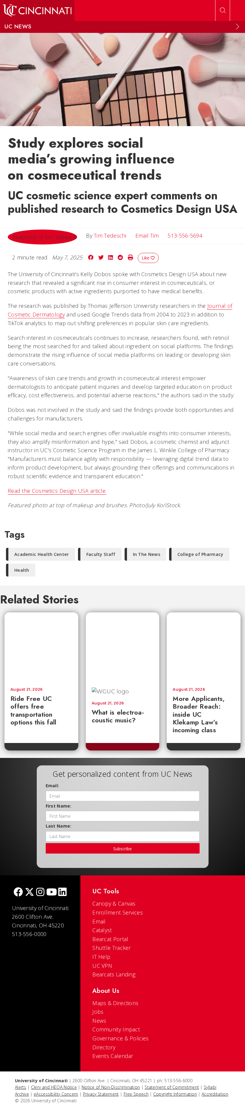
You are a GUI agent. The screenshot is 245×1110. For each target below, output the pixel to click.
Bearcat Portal (110, 939)
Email (99, 921)
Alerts (20, 1087)
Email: (52, 785)
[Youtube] (51, 892)
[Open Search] (222, 10)
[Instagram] (40, 892)
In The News (146, 554)
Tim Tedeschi (110, 235)
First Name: (58, 806)
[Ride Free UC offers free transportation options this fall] (41, 646)
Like (146, 258)
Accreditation (215, 1094)
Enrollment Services (117, 912)
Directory (103, 1047)
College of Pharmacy (200, 554)
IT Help (101, 956)
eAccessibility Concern (56, 1094)
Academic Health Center (41, 554)
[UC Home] (37, 10)
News (99, 1020)
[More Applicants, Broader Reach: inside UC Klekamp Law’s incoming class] (204, 646)
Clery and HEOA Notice (54, 1087)
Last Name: (58, 826)
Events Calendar (112, 1055)
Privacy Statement (101, 1094)
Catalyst (102, 930)
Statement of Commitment (172, 1087)
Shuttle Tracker (111, 947)
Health (21, 570)
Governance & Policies (120, 1038)
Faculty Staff (101, 554)
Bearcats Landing (113, 974)
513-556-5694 (185, 235)
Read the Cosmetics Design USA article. (57, 490)
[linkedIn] (62, 892)
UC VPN (102, 965)
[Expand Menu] (237, 26)
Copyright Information (175, 1094)
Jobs (97, 1011)
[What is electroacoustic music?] (127, 646)
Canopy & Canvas (114, 903)
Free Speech (136, 1094)
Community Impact (116, 1029)
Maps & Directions (115, 1003)
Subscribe (122, 848)
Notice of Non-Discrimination (111, 1087)
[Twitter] (29, 892)
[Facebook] (18, 892)
